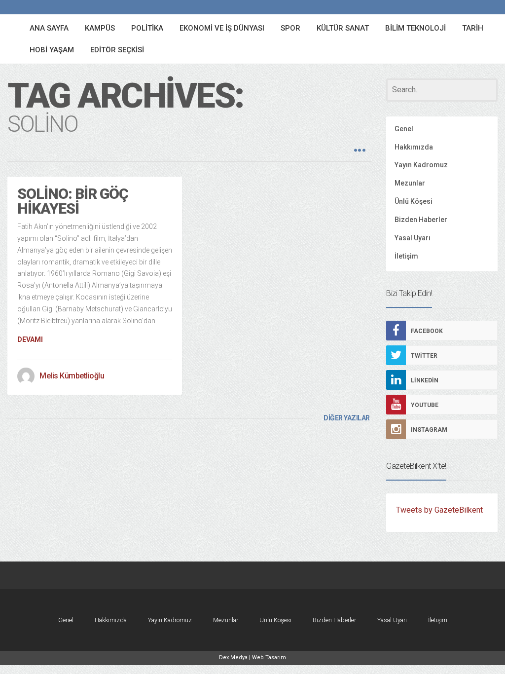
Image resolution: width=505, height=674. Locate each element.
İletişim (406, 256)
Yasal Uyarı (413, 238)
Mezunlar (410, 183)
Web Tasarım (269, 657)
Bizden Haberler (421, 220)
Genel (404, 129)
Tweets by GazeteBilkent (439, 510)
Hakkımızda (414, 147)
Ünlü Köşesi (414, 201)
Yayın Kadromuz (421, 165)
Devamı (30, 339)
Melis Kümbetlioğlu (71, 375)
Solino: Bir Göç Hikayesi (72, 201)
